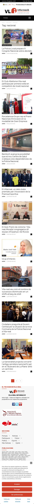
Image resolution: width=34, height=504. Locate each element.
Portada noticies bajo (7, 320)
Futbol (3, 185)
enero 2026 (25, 453)
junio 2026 (17, 451)
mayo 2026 (24, 451)
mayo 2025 (5, 456)
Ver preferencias (17, 495)
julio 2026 (11, 451)
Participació (5, 113)
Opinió (4, 255)
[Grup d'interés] (17, 247)
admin (3, 53)
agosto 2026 (5, 451)
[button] (31, 463)
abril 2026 (4, 453)
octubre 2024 (5, 459)
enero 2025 (5, 458)
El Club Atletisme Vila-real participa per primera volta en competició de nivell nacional (15, 83)
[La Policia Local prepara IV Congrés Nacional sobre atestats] (17, 37)
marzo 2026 (11, 453)
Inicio (3, 22)
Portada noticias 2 (6, 45)
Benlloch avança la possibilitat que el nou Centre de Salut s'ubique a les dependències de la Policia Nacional (17, 157)
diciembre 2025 (6, 454)
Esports (4, 77)
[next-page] (20, 380)
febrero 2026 (18, 453)
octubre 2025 (23, 454)
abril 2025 (11, 456)
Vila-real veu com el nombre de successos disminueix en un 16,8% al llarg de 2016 (16, 291)
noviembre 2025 (15, 454)
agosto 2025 (14, 455)
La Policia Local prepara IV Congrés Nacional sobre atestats (17, 49)
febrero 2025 (25, 456)
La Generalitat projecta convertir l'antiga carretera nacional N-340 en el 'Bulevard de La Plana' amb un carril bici (17, 365)
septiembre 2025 (6, 455)
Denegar (17, 489)
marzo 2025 (18, 456)
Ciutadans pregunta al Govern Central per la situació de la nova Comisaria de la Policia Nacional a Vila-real (17, 328)
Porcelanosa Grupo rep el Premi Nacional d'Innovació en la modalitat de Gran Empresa (16, 118)
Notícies (4, 150)
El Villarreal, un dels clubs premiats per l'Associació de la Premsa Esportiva (16, 191)
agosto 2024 (22, 459)
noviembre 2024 (21, 458)
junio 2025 (27, 455)
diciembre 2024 (12, 458)
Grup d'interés (9, 259)
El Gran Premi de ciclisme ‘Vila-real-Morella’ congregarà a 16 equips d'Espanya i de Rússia (16, 229)
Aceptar (17, 484)
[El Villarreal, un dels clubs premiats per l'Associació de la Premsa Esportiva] (17, 178)
